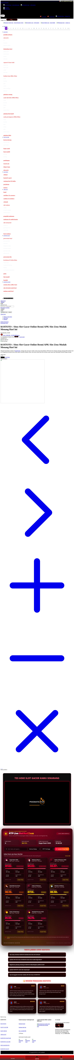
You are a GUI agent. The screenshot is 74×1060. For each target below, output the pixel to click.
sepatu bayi (5, 65)
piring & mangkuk (7, 210)
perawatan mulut (6, 250)
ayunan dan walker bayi (10, 284)
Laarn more (22, 337)
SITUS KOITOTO (5, 1045)
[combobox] (7, 306)
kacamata (5, 42)
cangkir (5, 207)
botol (4, 192)
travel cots (6, 163)
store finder (52, 22)
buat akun (5, 318)
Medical (5, 267)
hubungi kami (22, 1023)
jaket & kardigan (6, 88)
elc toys (5, 296)
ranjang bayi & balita (9, 181)
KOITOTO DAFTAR (6, 1038)
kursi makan (7, 233)
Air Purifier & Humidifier (8, 270)
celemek (5, 202)
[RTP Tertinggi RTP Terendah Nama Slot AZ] (47, 849)
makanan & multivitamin (10, 219)
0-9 (68, 28)
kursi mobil (6, 151)
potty (4, 273)
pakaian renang (7, 94)
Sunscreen (5, 243)
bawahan (5, 81)
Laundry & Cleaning (7, 265)
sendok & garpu (6, 212)
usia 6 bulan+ (6, 144)
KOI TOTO (3, 1023)
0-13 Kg (5, 154)
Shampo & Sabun (7, 245)
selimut (5, 174)
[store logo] (11, 20)
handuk (5, 280)
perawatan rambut (7, 248)
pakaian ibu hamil (8, 113)
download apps (15, 5)
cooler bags (5, 230)
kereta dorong (7, 140)
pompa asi (5, 225)
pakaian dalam (6, 110)
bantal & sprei (7, 178)
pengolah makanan (8, 216)
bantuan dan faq (22, 1027)
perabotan (6, 184)
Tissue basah (6, 262)
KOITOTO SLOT (5, 1049)
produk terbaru (7, 34)
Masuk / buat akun (7, 316)
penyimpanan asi (6, 227)
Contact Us (67, 16)
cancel (2, 309)
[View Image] (1, 768)
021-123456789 (22, 1031)
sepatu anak (5, 67)
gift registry (33, 5)
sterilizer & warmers (9, 195)
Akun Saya (3, 300)
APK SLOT (3, 1034)
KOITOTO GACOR (5, 1041)
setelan (4, 86)
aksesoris (5, 90)
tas (4, 40)
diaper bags (6, 167)
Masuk (2, 302)
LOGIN (44, 16)
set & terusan (6, 54)
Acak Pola (20, 879)
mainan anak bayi (8, 291)
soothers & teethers (8, 198)
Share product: (4, 358)
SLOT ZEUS (4, 1031)
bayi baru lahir (6, 142)
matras (5, 187)
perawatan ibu (7, 257)
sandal (4, 70)
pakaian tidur (6, 51)
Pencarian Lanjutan (5, 307)
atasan (4, 78)
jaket (4, 107)
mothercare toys (6, 293)
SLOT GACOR (4, 1027)
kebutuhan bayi (7, 49)
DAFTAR (52, 16)
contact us (67, 22)
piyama (4, 56)
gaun (4, 83)
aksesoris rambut (6, 45)
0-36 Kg (5, 156)
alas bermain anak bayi (10, 288)
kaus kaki (5, 72)
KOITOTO (17, 350)
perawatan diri (6, 253)
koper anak (6, 148)
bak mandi (6, 277)
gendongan (6, 160)
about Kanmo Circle (18, 22)
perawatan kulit (6, 241)
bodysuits (5, 58)
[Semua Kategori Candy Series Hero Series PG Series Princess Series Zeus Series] (34, 849)
